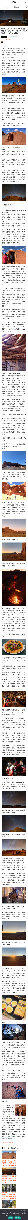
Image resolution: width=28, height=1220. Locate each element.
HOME (2, 7)
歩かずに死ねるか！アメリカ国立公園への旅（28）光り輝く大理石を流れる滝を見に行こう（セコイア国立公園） (9, 1212)
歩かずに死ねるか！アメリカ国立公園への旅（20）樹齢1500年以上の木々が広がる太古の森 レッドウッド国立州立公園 (9, 1196)
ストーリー (9, 7)
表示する (10, 205)
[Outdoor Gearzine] (14, 2)
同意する (11, 1217)
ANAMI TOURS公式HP (8, 1142)
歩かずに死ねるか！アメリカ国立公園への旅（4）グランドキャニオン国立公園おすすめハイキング (9, 1179)
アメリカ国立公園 (5, 39)
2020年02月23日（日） (14, 37)
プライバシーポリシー (17, 1215)
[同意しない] (26, 1214)
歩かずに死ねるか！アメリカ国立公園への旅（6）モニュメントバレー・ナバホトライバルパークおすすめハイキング (9, 1162)
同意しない (17, 1217)
